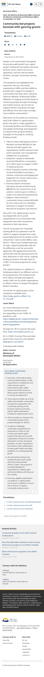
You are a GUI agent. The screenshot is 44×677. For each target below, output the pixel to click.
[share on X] (9, 45)
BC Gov (24, 640)
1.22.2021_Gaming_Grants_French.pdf (19, 505)
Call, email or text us (24, 628)
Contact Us (26, 655)
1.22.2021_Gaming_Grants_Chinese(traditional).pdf (23, 502)
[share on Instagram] (13, 45)
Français (20, 36)
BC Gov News (14, 4)
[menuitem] (12, 640)
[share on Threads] (17, 45)
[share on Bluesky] (21, 45)
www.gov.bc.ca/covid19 (13, 341)
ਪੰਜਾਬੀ (28, 36)
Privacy (24, 646)
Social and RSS (7, 643)
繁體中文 (9, 36)
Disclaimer (26, 643)
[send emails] (25, 45)
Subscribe (5, 640)
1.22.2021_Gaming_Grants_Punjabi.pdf (19, 509)
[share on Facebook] (5, 45)
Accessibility (26, 649)
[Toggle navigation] (36, 4)
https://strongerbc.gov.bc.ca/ (20, 331)
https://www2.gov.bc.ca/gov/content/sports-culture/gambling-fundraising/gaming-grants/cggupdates (22, 322)
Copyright (25, 652)
